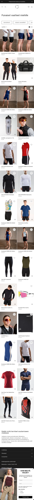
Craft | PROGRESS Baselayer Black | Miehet (7, 194)
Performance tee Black (6, 81)
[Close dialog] (32, 469)
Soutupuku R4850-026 (23, 279)
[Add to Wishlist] (14, 31)
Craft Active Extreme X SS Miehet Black (24, 364)
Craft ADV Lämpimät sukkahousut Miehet (6, 279)
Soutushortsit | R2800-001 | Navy (24, 53)
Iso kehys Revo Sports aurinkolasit (23, 307)
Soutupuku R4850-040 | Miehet (25, 251)
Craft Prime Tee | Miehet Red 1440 (7, 392)
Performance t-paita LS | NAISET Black (6, 307)
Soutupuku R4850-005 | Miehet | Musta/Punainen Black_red (25, 109)
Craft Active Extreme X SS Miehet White (7, 166)
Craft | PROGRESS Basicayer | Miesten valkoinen (24, 194)
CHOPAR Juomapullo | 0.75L (7, 138)
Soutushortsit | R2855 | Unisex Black (8, 53)
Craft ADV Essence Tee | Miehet (25, 392)
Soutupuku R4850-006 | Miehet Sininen (8, 364)
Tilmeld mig (25, 497)
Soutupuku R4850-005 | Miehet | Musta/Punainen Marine (8, 109)
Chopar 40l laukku (22, 81)
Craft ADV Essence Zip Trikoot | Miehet (8, 420)
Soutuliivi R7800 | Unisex (23, 420)
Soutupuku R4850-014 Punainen (25, 166)
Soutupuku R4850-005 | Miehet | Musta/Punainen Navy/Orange (8, 251)
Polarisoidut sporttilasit (23, 138)
